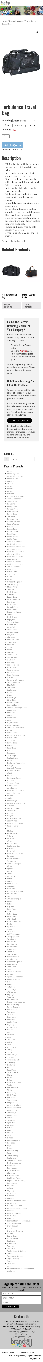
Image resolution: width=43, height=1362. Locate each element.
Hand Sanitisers (13, 559)
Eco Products (12, 1168)
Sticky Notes (12, 821)
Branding (7, 120)
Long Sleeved (12, 1193)
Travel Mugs (12, 501)
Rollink (9, 879)
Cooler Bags (12, 1022)
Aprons (10, 868)
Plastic (9, 866)
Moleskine (11, 1019)
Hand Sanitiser (12, 511)
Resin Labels (12, 609)
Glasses (10, 1133)
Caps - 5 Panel (12, 1032)
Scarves (10, 677)
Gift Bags (10, 715)
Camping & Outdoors (15, 680)
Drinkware (11, 1065)
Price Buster (12, 1017)
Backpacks (11, 1143)
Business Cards (13, 640)
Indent (9, 471)
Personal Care (12, 519)
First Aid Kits (12, 572)
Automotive (11, 718)
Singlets (10, 1233)
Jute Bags (11, 662)
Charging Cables (13, 554)
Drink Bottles (12, 569)
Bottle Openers (13, 957)
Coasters (10, 1035)
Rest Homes (12, 944)
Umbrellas (11, 931)
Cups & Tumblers (14, 524)
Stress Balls (11, 1243)
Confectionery (12, 758)
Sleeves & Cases (13, 521)
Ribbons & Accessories (16, 735)
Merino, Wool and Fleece (17, 1201)
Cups (9, 1135)
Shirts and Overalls (14, 1223)
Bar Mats (10, 848)
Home (5, 21)
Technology (11, 1112)
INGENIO (10, 491)
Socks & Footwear (14, 1082)
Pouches (10, 494)
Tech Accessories (14, 499)
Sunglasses (11, 861)
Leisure (10, 796)
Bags (9, 1145)
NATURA (10, 780)
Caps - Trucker (12, 826)
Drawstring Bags (13, 725)
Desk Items (11, 667)
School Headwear (14, 1107)
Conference (11, 690)
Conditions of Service (25, 1353)
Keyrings (10, 994)
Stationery (11, 1062)
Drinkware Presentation (16, 546)
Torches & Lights (13, 584)
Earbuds (10, 579)
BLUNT (10, 1128)
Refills (9, 1042)
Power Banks (12, 514)
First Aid (10, 526)
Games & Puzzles (14, 768)
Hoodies (10, 1185)
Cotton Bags (12, 914)
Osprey (10, 695)
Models (10, 831)
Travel (9, 873)
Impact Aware (12, 479)
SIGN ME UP (10, 1306)
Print (9, 1067)
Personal (10, 856)
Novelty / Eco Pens (14, 1206)
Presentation (12, 1009)
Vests (9, 1266)
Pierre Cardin (12, 946)
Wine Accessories (14, 599)
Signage (10, 765)
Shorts (9, 1228)
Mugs (9, 1130)
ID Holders (11, 730)
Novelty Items (12, 959)
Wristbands (11, 992)
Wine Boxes (11, 838)
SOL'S (9, 1052)
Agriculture (11, 1123)
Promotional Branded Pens (17, 1208)
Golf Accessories (13, 808)
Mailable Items (13, 1087)
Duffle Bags (11, 1092)
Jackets (10, 1188)
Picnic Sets (11, 1037)
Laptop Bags (12, 529)
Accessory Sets (13, 473)
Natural (10, 750)
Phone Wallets (12, 536)
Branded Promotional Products (19, 1221)
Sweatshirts (11, 939)
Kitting (9, 871)
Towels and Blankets (15, 1256)
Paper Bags (11, 697)
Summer (10, 806)
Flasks (9, 577)
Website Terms (8, 1353)
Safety (9, 1050)
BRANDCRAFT (12, 843)
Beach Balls (11, 916)
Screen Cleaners (13, 567)
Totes (9, 1253)
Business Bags (13, 1150)
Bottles (10, 1138)
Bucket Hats (12, 894)
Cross (9, 486)
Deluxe (10, 1080)
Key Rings (11, 602)
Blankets (10, 645)
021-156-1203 (22, 1334)
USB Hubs (11, 574)
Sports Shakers (13, 531)
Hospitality (11, 1125)
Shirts (9, 1045)
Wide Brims (11, 967)
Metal (9, 901)
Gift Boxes (11, 652)
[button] (37, 32)
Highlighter (11, 619)
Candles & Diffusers (14, 541)
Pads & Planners (13, 705)
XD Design (11, 876)
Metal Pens (11, 1203)
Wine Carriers (12, 629)
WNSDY (10, 484)
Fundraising (11, 1047)
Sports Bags (12, 1236)
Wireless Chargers (14, 549)
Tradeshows (12, 655)
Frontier (10, 489)
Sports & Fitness (13, 622)
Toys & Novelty (13, 1258)
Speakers (10, 594)
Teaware (10, 589)
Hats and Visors (13, 1175)
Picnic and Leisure (14, 1213)
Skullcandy (11, 660)
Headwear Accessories (16, 1002)
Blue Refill (11, 685)
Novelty (10, 974)
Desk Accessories (14, 818)
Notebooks (11, 604)
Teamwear (11, 1012)
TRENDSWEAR (13, 811)
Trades (10, 1085)
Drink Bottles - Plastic (15, 551)
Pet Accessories (13, 632)
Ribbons (10, 775)
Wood (9, 773)
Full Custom (11, 624)
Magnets (10, 1102)
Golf (8, 896)
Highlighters (11, 700)
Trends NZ (11, 951)
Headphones (12, 506)
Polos (9, 904)
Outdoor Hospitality (14, 582)
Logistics (10, 906)
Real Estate (11, 941)
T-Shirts (10, 836)
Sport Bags (11, 989)
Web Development (16, 1356)
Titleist (9, 1090)
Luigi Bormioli (12, 723)
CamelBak (11, 627)
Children (10, 1014)
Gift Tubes (11, 687)
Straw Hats (11, 642)
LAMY (9, 984)
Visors (9, 929)
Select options (8, 305)
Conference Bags (14, 846)
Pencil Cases (12, 788)
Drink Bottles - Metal (15, 557)
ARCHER (10, 481)
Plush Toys (11, 1095)
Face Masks (11, 534)
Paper (9, 650)
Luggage (10, 1196)
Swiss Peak (11, 909)
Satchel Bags (12, 1055)
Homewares (12, 1183)
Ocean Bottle (12, 949)
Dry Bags (10, 1024)
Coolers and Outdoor (15, 1160)
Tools (9, 798)
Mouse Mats (12, 587)
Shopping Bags (13, 783)
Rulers (9, 760)
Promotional (12, 884)
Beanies (10, 1148)
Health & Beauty (13, 979)
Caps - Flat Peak (13, 793)
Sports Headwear (14, 858)
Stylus (9, 1118)
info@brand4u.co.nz (22, 1337)
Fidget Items (12, 1027)
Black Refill (11, 712)
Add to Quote (12, 145)
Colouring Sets (12, 886)
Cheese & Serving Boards (17, 707)
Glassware (11, 516)
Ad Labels (11, 672)
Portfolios (11, 1097)
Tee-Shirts (11, 1248)
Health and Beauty (14, 1178)
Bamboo (10, 745)
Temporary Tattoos (14, 1060)
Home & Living (13, 1004)
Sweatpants (11, 1120)
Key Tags (10, 1190)
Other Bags (11, 755)
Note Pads (11, 851)
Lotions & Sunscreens (15, 496)
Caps (9, 1153)
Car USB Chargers (14, 544)
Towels (10, 614)
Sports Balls (11, 740)
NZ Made (10, 692)
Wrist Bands (11, 919)
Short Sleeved (12, 1226)
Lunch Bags (11, 813)
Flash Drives (12, 592)
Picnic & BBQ (12, 1110)
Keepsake (11, 753)
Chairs (9, 1075)
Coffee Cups (12, 539)
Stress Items (12, 785)
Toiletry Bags (12, 954)
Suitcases (10, 1057)
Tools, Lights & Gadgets (16, 1251)
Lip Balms (11, 504)
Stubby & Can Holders (15, 728)
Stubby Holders (13, 665)
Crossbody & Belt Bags (16, 476)
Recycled (10, 720)
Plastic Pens (11, 1216)
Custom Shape (13, 657)
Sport (9, 828)
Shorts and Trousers (15, 1231)
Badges (10, 816)
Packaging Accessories (16, 803)
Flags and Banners (14, 1170)
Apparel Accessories (15, 977)
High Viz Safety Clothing (16, 1180)
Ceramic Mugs (12, 509)
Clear (14, 130)
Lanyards (10, 634)
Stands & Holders (14, 562)
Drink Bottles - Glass (15, 564)
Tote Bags (11, 987)
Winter (9, 841)
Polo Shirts (11, 1218)
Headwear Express (14, 612)
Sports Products (13, 1238)
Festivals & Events (14, 778)
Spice (9, 911)
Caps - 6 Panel (12, 1072)
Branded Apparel (13, 1140)
